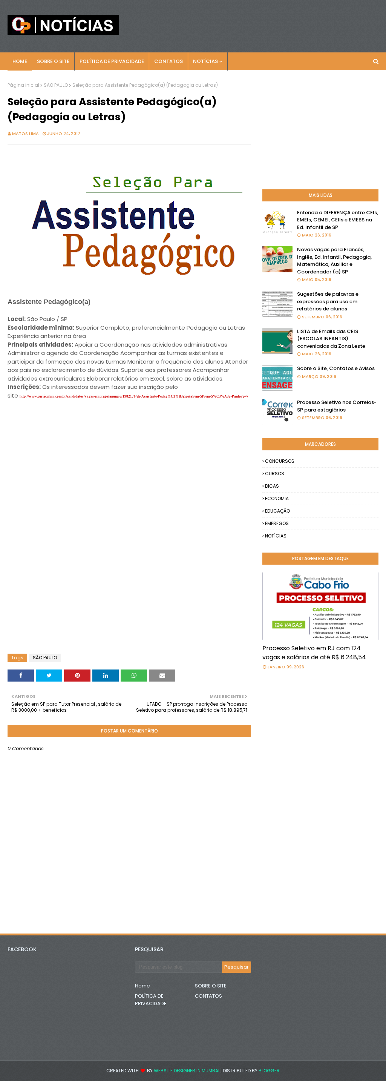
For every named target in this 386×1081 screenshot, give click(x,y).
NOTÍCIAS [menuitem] (205, 61)
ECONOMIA (277, 498)
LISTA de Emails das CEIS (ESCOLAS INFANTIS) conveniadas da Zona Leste (331, 339)
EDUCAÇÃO (277, 511)
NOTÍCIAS (275, 536)
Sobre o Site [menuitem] (53, 61)
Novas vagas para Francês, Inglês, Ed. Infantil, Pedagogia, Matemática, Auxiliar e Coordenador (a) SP (334, 260)
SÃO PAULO (56, 85)
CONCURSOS (279, 461)
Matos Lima (25, 134)
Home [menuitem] (19, 61)
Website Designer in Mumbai (186, 1070)
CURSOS (274, 473)
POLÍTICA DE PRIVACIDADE (151, 999)
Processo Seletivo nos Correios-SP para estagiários (337, 406)
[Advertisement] (68, 419)
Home (142, 985)
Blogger (269, 1070)
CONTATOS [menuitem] (168, 61)
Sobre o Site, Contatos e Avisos (336, 368)
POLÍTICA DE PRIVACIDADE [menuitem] (112, 61)
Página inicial (23, 85)
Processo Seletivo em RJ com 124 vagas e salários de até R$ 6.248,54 (314, 653)
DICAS (272, 486)
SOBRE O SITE (211, 985)
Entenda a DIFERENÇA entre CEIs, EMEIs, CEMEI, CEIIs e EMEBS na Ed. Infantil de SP (337, 220)
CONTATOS (208, 996)
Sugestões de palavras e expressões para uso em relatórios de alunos (327, 301)
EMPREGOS (277, 523)
